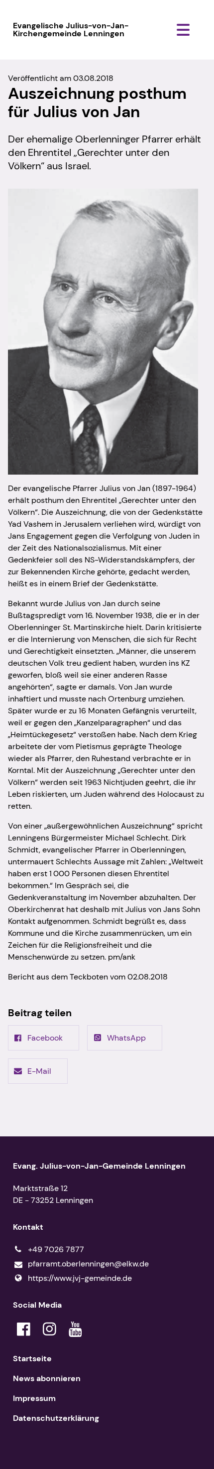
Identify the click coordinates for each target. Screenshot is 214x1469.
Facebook (45, 1038)
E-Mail (39, 1071)
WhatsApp (126, 1038)
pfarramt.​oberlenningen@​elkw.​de (88, 1264)
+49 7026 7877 (56, 1249)
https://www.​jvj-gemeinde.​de (80, 1278)
